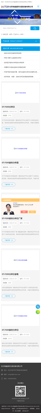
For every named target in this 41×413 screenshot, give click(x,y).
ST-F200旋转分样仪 (10, 330)
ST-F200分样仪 (8, 107)
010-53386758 (38, 307)
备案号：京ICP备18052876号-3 (20, 408)
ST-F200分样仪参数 (10, 274)
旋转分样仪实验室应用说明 (12, 53)
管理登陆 (32, 408)
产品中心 (16, 34)
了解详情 (7, 128)
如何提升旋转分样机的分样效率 (14, 62)
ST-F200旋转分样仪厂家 (12, 218)
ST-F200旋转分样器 (10, 163)
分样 (21, 34)
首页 (10, 34)
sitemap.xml (25, 411)
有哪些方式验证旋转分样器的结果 (15, 67)
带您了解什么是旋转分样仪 (12, 58)
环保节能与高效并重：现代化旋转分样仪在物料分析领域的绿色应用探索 (21, 72)
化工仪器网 (18, 411)
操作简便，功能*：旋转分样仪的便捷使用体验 (18, 76)
